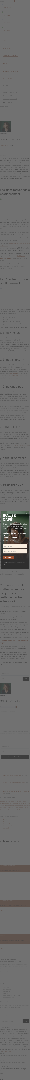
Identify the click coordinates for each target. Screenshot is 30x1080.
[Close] (26, 513)
